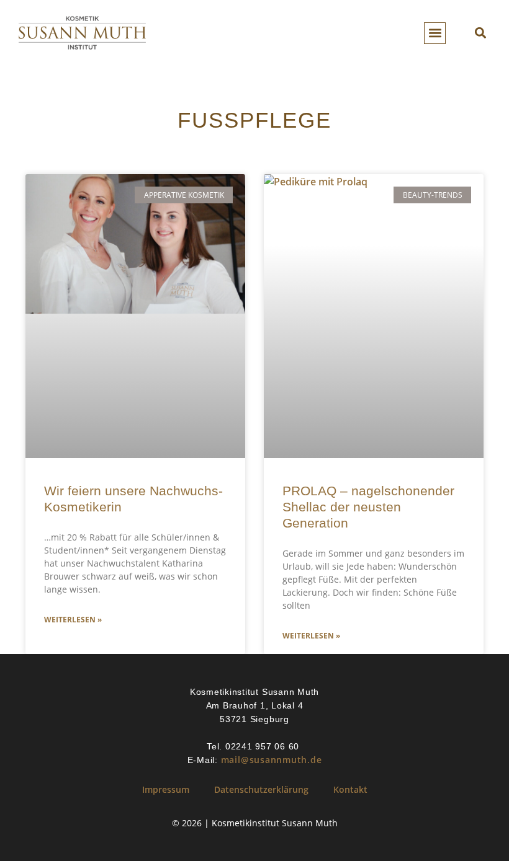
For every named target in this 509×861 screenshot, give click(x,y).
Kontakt (350, 789)
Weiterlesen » (73, 619)
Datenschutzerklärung (261, 789)
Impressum (165, 789)
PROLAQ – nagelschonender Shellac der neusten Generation (368, 506)
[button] (435, 33)
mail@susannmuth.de (271, 760)
